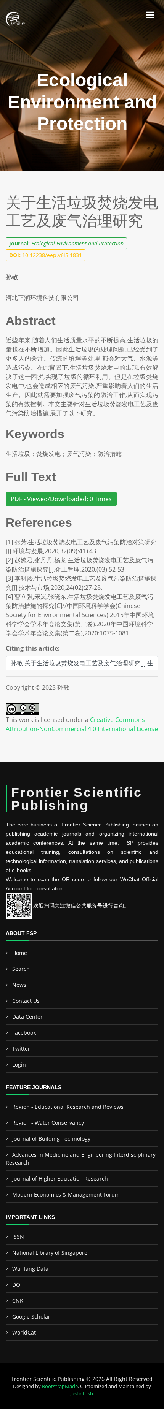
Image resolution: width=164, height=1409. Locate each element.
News (19, 984)
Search (21, 968)
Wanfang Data (30, 1268)
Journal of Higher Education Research (60, 1178)
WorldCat (24, 1332)
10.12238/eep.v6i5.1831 (45, 255)
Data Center (27, 1016)
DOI (17, 1284)
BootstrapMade (60, 1386)
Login (19, 1064)
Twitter (21, 1048)
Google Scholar (31, 1316)
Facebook (24, 1032)
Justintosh (81, 1393)
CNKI (18, 1300)
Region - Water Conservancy (48, 1122)
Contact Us (26, 1000)
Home (19, 952)
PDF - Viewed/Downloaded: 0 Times (61, 499)
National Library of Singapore (49, 1252)
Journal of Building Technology (51, 1138)
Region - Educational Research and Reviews (68, 1106)
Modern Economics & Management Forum (66, 1194)
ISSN (18, 1236)
